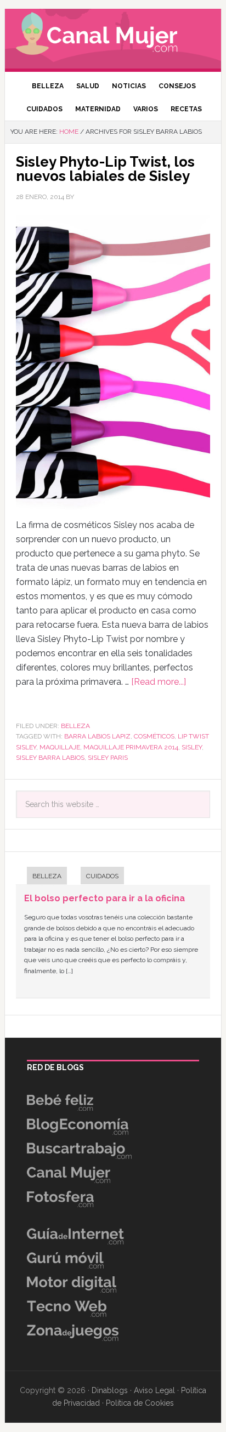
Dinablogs (110, 1390)
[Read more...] (158, 682)
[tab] (41, 876)
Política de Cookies (140, 1403)
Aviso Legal (154, 1390)
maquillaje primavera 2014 (130, 747)
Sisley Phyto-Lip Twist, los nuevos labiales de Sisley (105, 169)
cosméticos (154, 736)
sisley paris (108, 758)
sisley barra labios (50, 758)
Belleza (75, 726)
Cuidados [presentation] (102, 876)
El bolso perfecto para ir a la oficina (104, 898)
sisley (192, 747)
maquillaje (59, 747)
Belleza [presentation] (46, 876)
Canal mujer (113, 35)
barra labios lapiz (97, 736)
